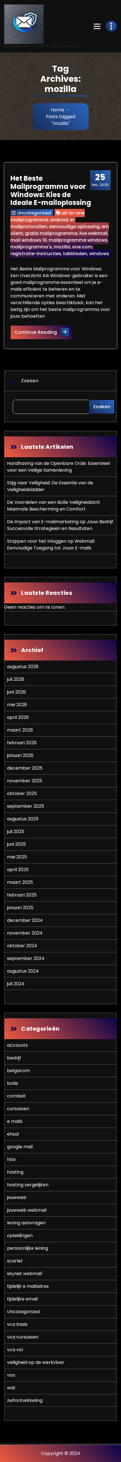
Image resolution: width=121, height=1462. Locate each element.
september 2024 (25, 958)
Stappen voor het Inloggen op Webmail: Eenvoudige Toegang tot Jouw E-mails (51, 544)
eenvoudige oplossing (74, 226)
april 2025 (18, 869)
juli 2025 (15, 831)
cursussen (18, 1108)
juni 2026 (16, 692)
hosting (15, 1172)
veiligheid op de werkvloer (35, 1362)
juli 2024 (15, 983)
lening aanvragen (26, 1223)
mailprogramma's (31, 247)
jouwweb (16, 1197)
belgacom (18, 1070)
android (59, 220)
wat (11, 1387)
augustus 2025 (23, 819)
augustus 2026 (23, 666)
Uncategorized (34, 213)
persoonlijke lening (27, 1248)
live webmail (93, 233)
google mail (20, 1146)
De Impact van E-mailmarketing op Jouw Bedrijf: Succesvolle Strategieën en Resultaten (60, 525)
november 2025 (24, 781)
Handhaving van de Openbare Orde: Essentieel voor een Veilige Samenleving (58, 466)
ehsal (13, 1134)
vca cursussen (23, 1337)
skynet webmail (24, 1273)
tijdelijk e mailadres (28, 1286)
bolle (12, 1083)
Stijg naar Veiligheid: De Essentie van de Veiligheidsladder (50, 486)
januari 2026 (20, 755)
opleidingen (20, 1235)
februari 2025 (22, 895)
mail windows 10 (28, 240)
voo (11, 1375)
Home (57, 110)
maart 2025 (20, 882)
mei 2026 (17, 704)
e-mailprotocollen (42, 223)
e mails (15, 1121)
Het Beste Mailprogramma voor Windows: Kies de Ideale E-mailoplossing (50, 190)
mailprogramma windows (78, 240)
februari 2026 (22, 742)
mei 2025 (17, 857)
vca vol (15, 1349)
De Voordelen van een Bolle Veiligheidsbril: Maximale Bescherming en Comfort (53, 505)
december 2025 (24, 768)
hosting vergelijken (27, 1184)
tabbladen (75, 253)
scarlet (15, 1261)
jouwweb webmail (26, 1210)
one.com (82, 247)
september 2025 (25, 806)
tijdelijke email (22, 1299)
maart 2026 (20, 730)
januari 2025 (20, 907)
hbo (11, 1159)
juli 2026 (15, 679)
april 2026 (18, 717)
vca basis (17, 1324)
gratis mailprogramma (51, 233)
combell (16, 1096)
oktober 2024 (22, 945)
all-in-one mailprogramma (47, 216)
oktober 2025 (22, 793)
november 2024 (24, 933)
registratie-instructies (35, 253)
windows (99, 253)
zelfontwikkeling (24, 1400)
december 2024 (25, 920)
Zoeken (29, 380)
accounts (17, 1045)
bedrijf (14, 1058)
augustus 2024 (23, 971)
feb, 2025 (100, 179)
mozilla (62, 247)
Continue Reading (43, 332)
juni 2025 (16, 844)
